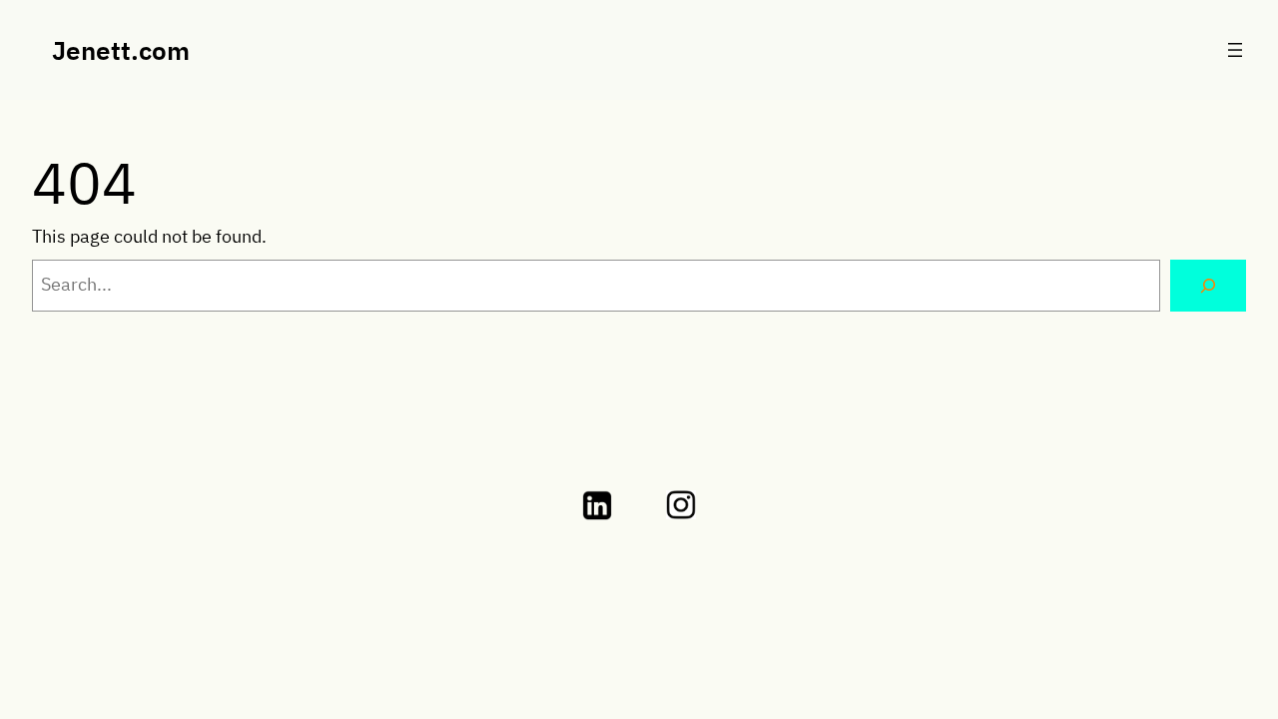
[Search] (1208, 286)
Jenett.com (121, 50)
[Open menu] (1235, 50)
